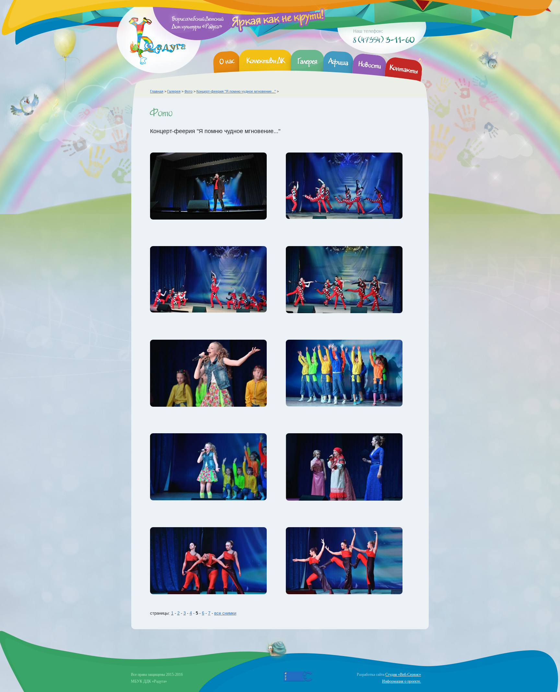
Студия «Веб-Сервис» (403, 674)
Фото (188, 91)
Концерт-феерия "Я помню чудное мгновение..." (236, 91)
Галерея (174, 91)
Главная (156, 91)
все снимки (225, 613)
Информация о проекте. (401, 681)
